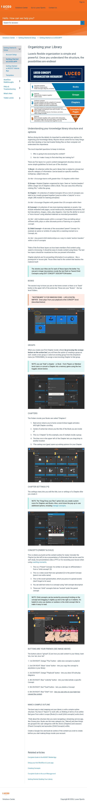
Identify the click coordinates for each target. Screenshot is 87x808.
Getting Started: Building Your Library (40, 779)
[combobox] (41, 23)
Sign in (81, 2)
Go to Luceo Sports (38, 8)
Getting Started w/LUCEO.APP (51, 38)
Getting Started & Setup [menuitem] (10, 49)
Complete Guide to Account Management (42, 774)
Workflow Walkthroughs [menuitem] (9, 81)
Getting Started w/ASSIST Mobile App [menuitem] (12, 68)
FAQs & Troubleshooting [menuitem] (10, 88)
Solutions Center (21, 8)
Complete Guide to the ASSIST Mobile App (42, 757)
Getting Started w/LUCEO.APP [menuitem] (12, 60)
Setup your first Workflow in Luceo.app (40, 763)
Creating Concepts (34, 768)
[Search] (82, 23)
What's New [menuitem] (8, 94)
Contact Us (53, 8)
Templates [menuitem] (10, 75)
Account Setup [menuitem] (11, 55)
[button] (19, 48)
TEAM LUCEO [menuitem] (9, 98)
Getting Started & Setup (27, 38)
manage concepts (59, 506)
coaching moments (39, 562)
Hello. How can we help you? (18, 18)
